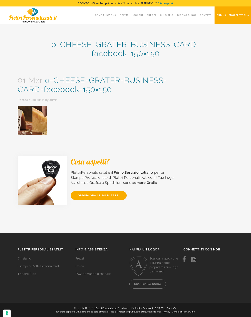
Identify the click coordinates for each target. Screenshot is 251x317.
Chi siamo (24, 258)
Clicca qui (164, 3)
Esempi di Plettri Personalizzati (39, 266)
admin (53, 100)
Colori (79, 266)
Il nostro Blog (27, 274)
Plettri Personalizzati (106, 308)
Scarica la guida (147, 283)
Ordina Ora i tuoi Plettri (99, 195)
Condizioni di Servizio (183, 311)
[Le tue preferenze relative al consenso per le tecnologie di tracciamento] (7, 313)
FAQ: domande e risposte (93, 274)
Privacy (166, 311)
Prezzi (79, 258)
